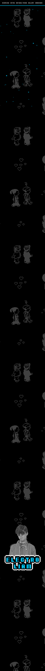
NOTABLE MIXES (21, 3)
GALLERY (31, 3)
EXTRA (13, 3)
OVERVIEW (5, 3)
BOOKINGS (39, 3)
